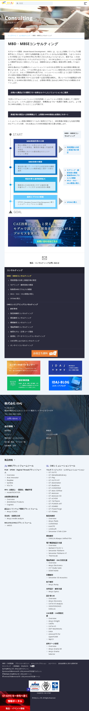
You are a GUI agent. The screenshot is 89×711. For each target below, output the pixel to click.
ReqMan (10, 480)
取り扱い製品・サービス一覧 (15, 442)
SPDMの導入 (72, 202)
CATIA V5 (52, 626)
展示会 (48, 438)
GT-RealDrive (54, 485)
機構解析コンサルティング (20, 322)
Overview (11, 475)
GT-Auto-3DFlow (55, 490)
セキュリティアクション (38, 663)
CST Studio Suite (55, 568)
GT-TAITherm (54, 501)
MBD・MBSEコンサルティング (19, 276)
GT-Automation (55, 483)
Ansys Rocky (54, 584)
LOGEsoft (52, 529)
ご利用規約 (16, 666)
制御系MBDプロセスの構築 (21, 289)
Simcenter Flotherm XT (58, 553)
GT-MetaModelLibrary (57, 475)
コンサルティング (15, 270)
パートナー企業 (52, 434)
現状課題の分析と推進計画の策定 (73, 150)
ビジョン (8, 434)
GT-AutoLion (54, 493)
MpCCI (51, 639)
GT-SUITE (53, 472)
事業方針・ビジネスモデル (14, 438)
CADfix (51, 623)
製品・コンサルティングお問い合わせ (44, 263)
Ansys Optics (54, 591)
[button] (28, 689)
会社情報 (9, 426)
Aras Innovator (13, 477)
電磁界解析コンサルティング (21, 327)
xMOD (9, 525)
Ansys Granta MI (55, 649)
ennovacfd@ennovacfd (11, 671)
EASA (51, 631)
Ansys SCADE (12, 511)
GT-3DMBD (53, 506)
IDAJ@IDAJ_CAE (9, 669)
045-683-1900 (15, 414)
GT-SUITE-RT (54, 480)
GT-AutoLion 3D (55, 496)
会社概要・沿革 (10, 446)
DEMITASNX (53, 570)
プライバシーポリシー (22, 663)
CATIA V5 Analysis (56, 603)
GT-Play (52, 477)
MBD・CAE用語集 (8, 663)
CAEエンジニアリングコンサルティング (22, 304)
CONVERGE (53, 523)
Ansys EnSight (54, 621)
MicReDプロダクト (56, 548)
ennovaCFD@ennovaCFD (12, 677)
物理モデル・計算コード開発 (21, 332)
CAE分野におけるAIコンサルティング (24, 341)
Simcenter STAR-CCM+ (58, 531)
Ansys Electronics (55, 565)
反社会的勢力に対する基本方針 (68, 663)
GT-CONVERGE (55, 488)
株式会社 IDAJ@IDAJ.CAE (11, 674)
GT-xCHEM (53, 498)
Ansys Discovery (55, 601)
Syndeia (10, 483)
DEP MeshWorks (55, 629)
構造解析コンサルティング (20, 318)
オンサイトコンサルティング (21, 345)
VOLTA (9, 485)
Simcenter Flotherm (56, 550)
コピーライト (52, 663)
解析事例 (13, 309)
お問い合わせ (12, 418)
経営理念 (8, 430)
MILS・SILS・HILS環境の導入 (22, 294)
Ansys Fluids (53, 521)
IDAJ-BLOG (24, 666)
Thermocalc (53, 556)
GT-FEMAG (53, 511)
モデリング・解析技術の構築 (21, 285)
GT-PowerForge (55, 509)
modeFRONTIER (13, 492)
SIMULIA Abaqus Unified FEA (60, 538)
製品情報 (9, 459)
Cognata (10, 504)
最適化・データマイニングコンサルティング (27, 336)
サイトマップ (6, 666)
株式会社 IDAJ (13, 403)
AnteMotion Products (15, 502)
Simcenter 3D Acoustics (58, 577)
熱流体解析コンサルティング (21, 313)
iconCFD (52, 526)
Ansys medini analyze (15, 518)
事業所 (48, 430)
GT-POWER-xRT (55, 503)
